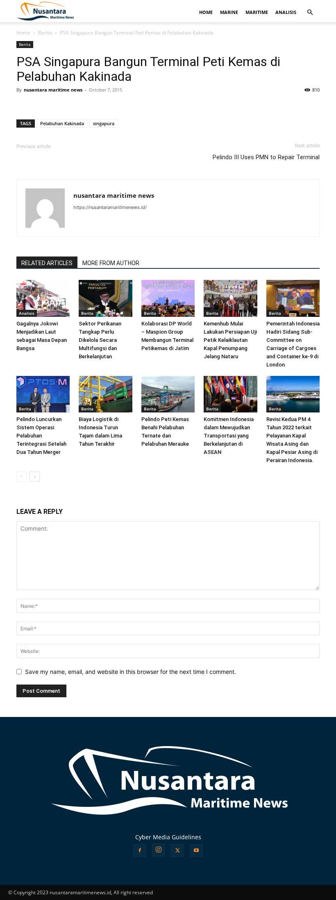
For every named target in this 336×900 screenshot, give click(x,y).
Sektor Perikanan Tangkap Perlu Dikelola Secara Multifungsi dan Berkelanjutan (100, 340)
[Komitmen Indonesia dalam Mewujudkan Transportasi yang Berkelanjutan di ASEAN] (230, 394)
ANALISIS (285, 12)
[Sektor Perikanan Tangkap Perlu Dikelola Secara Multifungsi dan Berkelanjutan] (105, 298)
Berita (45, 32)
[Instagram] (158, 849)
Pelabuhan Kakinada (62, 123)
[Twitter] (177, 850)
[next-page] (35, 477)
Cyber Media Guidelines (168, 837)
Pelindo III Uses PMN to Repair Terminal (266, 157)
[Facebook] (139, 850)
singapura (103, 123)
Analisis (26, 313)
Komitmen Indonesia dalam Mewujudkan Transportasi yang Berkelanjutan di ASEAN (229, 435)
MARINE (229, 12)
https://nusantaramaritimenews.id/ (110, 207)
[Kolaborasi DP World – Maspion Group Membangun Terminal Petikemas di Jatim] (168, 298)
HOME (206, 12)
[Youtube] (196, 850)
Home (23, 32)
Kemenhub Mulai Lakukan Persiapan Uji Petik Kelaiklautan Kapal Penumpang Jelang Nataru (230, 340)
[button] (310, 12)
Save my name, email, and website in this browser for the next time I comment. (130, 671)
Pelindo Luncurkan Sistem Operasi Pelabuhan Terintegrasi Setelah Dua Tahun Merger (41, 435)
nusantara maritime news (53, 90)
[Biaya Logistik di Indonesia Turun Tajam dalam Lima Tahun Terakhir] (105, 394)
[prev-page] (21, 477)
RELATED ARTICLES (47, 263)
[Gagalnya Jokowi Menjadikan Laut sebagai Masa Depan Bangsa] (43, 298)
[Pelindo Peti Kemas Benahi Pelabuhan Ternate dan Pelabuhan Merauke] (168, 394)
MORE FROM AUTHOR (110, 263)
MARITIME (256, 12)
